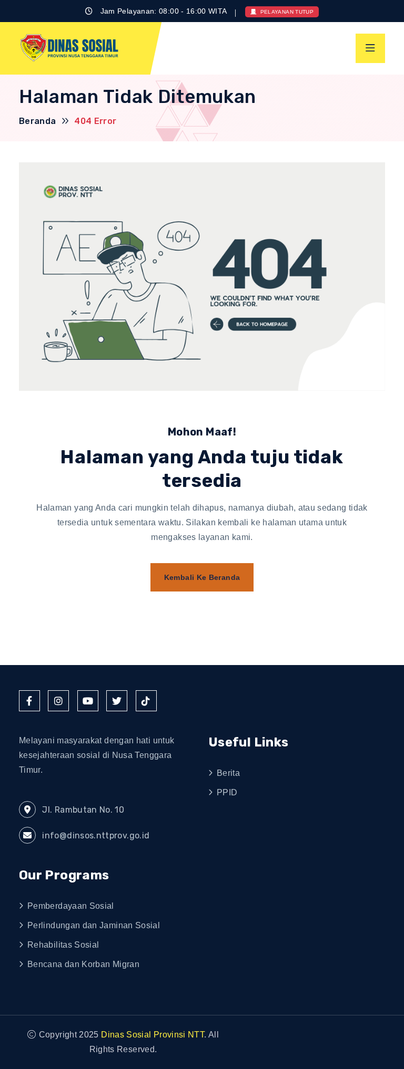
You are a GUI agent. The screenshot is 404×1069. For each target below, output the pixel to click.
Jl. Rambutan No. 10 (82, 810)
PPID (227, 792)
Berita (228, 773)
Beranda (37, 121)
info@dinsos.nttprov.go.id (94, 835)
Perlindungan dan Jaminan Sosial (93, 925)
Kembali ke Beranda (202, 577)
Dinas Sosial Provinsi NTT (152, 1034)
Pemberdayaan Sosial (70, 905)
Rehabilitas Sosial (63, 944)
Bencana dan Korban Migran (83, 964)
